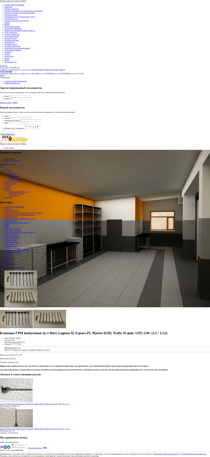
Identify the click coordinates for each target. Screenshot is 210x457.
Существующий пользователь (15, 81)
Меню (2, 166)
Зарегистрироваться (7, 134)
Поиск (23, 1)
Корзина (7, 161)
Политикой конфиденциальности (166, 454)
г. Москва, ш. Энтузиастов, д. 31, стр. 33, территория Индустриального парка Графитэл (32, 70)
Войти (2, 75)
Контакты (3, 66)
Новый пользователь (12, 83)
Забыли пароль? (6, 103)
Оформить (16, 161)
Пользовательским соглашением (194, 454)
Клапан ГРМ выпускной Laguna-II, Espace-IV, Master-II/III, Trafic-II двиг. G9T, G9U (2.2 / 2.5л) (35, 404)
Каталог (3, 268)
